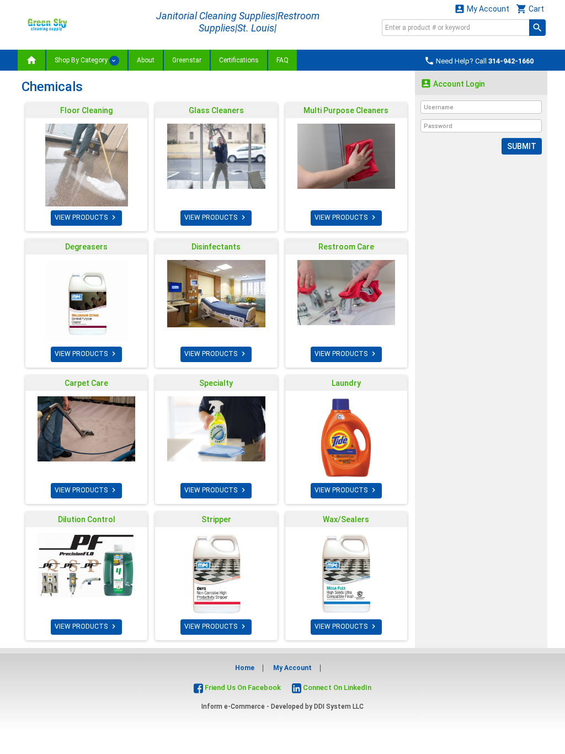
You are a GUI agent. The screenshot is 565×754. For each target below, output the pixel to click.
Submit (521, 146)
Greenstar (186, 60)
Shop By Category (82, 60)
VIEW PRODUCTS (86, 217)
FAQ (282, 60)
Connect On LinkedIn (336, 687)
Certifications (239, 60)
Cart (530, 8)
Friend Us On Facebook (242, 687)
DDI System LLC (339, 706)
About (145, 60)
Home (244, 668)
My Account (481, 8)
